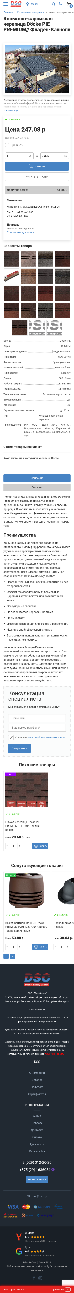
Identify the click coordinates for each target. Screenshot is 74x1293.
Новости (37, 1123)
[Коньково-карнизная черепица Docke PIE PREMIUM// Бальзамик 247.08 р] (63, 276)
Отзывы (37, 487)
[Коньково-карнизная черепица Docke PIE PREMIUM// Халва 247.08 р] (45, 259)
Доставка (37, 1130)
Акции (37, 1116)
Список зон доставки (20, 232)
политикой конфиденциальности (46, 737)
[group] (37, 69)
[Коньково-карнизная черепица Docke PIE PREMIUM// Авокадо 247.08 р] (54, 328)
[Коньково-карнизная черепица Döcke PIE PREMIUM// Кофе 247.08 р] (11, 310)
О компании (37, 1073)
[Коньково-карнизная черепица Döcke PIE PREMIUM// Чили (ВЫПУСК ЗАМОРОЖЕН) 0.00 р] (63, 310)
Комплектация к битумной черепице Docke (31, 458)
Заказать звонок (37, 1179)
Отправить (19, 748)
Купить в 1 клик (37, 176)
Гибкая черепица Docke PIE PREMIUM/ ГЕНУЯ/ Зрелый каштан (22, 825)
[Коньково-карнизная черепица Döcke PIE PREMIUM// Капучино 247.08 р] (11, 276)
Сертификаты (37, 1094)
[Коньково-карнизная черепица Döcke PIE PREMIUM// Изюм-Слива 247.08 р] (11, 259)
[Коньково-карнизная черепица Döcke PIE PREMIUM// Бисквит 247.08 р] (11, 293)
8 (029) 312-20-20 (37, 1162)
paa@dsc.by (39, 1196)
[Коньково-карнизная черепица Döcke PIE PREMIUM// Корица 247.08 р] (63, 293)
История (37, 1080)
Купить (43, 846)
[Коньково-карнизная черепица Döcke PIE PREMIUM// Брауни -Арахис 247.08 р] (20, 328)
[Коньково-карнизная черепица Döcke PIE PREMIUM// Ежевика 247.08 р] (45, 276)
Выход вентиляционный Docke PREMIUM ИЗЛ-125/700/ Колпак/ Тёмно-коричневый (26, 926)
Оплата (37, 1137)
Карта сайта (37, 1151)
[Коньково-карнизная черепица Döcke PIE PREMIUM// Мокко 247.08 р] (37, 328)
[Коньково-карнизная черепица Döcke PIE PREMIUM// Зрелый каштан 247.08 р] (63, 259)
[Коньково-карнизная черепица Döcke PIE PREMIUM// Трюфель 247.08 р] (28, 310)
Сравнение (60, 1289)
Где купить (37, 1144)
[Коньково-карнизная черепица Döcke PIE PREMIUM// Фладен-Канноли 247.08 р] (45, 310)
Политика (37, 1087)
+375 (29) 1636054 (34, 1170)
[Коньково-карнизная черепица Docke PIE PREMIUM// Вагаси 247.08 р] (28, 259)
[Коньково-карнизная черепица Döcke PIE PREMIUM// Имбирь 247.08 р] (28, 293)
